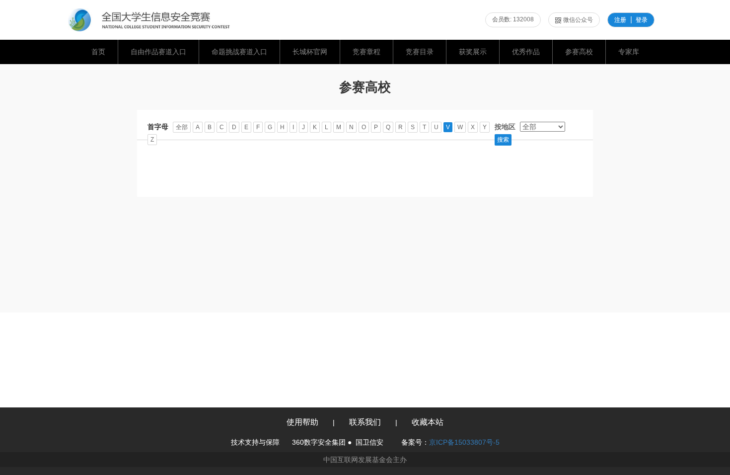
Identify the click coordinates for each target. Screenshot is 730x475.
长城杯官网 (309, 52)
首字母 (157, 127)
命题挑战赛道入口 (239, 52)
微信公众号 (578, 19)
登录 (642, 19)
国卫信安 (369, 442)
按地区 (505, 127)
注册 (620, 19)
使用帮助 (302, 422)
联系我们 (365, 422)
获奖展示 (473, 52)
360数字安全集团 (319, 442)
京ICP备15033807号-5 (464, 442)
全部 (182, 127)
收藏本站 (427, 422)
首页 (98, 52)
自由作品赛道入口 (158, 52)
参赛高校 (579, 52)
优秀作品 (526, 52)
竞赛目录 (420, 52)
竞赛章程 (366, 52)
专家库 (628, 52)
